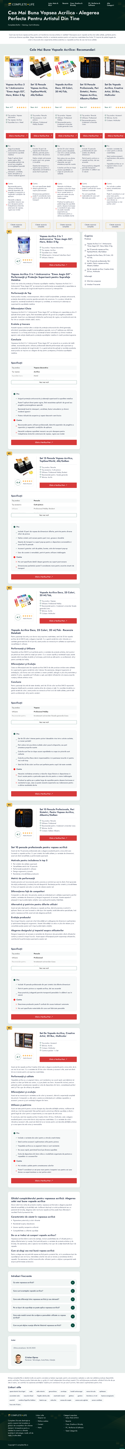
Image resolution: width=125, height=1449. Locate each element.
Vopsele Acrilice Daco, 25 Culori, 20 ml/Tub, (100, 256)
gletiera (71, 1396)
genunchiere (53, 1391)
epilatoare (103, 1391)
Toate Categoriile (71, 1431)
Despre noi (42, 1418)
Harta (40, 1427)
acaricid (12, 1400)
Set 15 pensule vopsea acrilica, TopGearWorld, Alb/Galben (98, 250)
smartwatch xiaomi (59, 1396)
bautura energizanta (107, 1396)
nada (30, 1391)
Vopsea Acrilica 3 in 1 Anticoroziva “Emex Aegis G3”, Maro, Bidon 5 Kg (99, 245)
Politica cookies (43, 1421)
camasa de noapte (65, 1400)
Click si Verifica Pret (16, 136)
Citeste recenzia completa (16, 226)
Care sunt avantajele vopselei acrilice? (28, 1291)
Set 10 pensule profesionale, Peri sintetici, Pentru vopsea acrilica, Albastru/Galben (98, 263)
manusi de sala (90, 1391)
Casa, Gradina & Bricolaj (76, 4)
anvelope (63, 1391)
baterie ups (43, 1400)
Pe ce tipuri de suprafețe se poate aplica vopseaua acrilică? (36, 1307)
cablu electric (40, 1391)
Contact (40, 1424)
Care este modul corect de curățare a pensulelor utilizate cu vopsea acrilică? (39, 1316)
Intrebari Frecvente (93, 284)
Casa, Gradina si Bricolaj (74, 1424)
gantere (80, 1396)
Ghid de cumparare (94, 281)
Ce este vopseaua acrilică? (23, 1282)
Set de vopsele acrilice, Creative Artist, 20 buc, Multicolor (100, 270)
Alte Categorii (110, 4)
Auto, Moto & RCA (53, 4)
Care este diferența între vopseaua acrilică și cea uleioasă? (36, 1299)
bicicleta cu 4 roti (92, 1396)
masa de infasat (28, 1396)
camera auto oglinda (81, 1400)
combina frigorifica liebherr (27, 1400)
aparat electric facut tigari (17, 1391)
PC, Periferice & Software (94, 4)
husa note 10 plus (15, 1404)
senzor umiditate (97, 1400)
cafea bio (53, 1400)
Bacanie (65, 3)
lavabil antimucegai (76, 1391)
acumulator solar (15, 1396)
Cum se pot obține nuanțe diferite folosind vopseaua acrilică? (37, 1325)
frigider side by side (43, 1396)
